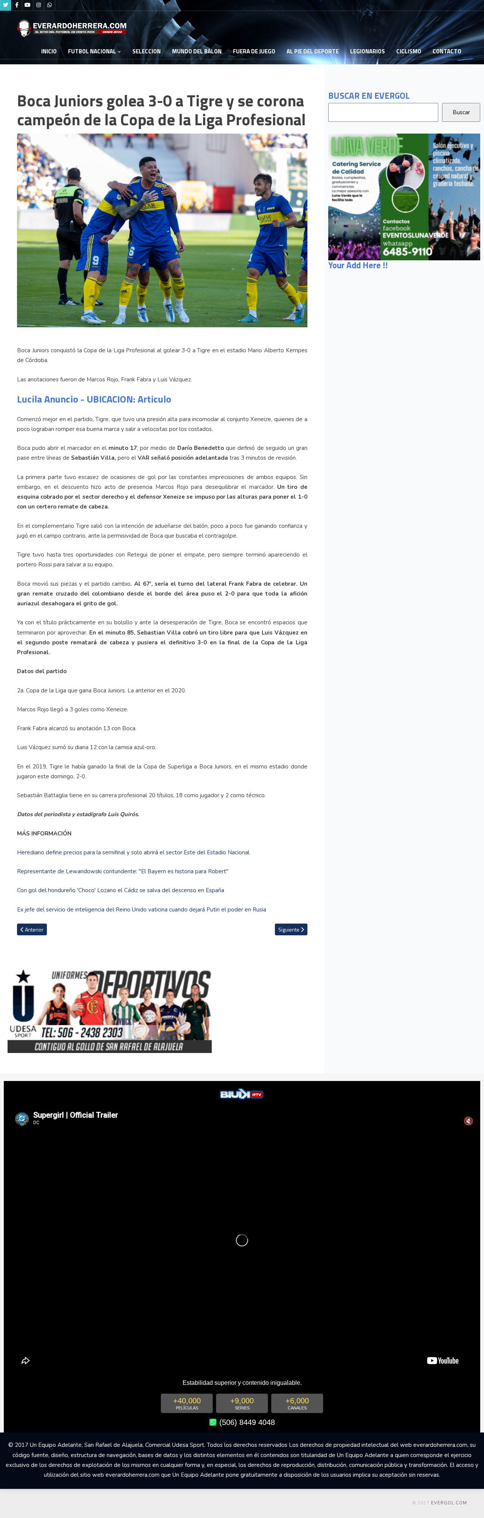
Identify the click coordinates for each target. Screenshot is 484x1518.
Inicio (49, 51)
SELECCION (146, 51)
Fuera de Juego (254, 51)
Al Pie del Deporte (313, 51)
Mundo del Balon (197, 51)
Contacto (447, 51)
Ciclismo (408, 51)
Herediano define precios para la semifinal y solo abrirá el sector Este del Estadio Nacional (133, 852)
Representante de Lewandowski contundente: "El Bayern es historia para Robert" (122, 871)
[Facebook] (16, 5)
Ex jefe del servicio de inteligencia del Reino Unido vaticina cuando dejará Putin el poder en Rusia (141, 909)
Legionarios (367, 51)
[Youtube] (27, 5)
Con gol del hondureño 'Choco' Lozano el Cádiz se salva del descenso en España (120, 890)
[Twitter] (5, 5)
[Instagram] (38, 5)
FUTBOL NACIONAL (92, 51)
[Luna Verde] (404, 196)
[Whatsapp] (49, 5)
